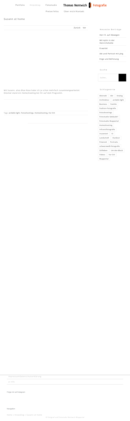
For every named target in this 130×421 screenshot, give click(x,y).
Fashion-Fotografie (107, 108)
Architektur (104, 100)
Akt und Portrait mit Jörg (111, 53)
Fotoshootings (27, 113)
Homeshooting (41, 113)
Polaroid (103, 142)
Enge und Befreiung (109, 59)
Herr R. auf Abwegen (110, 35)
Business (103, 104)
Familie (113, 104)
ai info (11, 382)
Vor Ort (52, 113)
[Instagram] (8, 398)
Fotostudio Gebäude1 (108, 117)
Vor (84, 27)
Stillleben (103, 150)
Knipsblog (19, 415)
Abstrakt (103, 96)
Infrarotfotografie (107, 129)
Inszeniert (103, 134)
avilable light (14, 113)
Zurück (77, 27)
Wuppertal (104, 159)
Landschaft (104, 138)
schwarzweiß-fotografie (109, 146)
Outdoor (116, 138)
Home (9, 415)
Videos (102, 155)
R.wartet (104, 48)
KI (112, 134)
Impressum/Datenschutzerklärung (24, 376)
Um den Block (117, 150)
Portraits (114, 142)
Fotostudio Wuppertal (109, 121)
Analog (120, 96)
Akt (111, 96)
